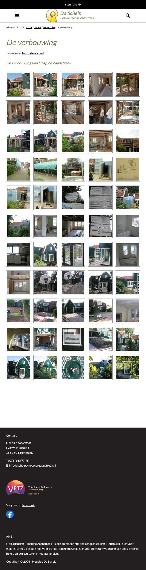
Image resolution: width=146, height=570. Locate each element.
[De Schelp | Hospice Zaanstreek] (73, 15)
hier (124, 543)
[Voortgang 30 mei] (18, 141)
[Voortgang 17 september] (127, 311)
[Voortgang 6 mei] (18, 84)
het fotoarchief (33, 53)
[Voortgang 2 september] (18, 311)
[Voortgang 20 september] (100, 339)
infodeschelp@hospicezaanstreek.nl (32, 465)
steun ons (71, 4)
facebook (28, 505)
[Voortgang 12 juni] (100, 197)
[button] (128, 15)
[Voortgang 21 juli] (100, 226)
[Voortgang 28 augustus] (45, 282)
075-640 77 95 (19, 460)
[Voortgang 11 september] (45, 311)
